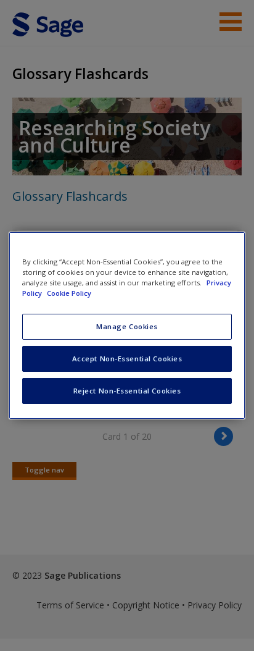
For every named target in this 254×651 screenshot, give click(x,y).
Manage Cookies (127, 326)
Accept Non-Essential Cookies (127, 358)
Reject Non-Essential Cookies (127, 390)
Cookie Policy (69, 293)
